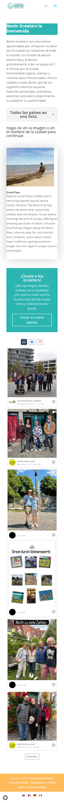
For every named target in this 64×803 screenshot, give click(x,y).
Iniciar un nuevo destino (32, 319)
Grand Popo (13, 192)
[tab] (24, 342)
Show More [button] (32, 756)
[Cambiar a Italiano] (40, 795)
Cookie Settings (37, 787)
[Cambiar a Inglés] (23, 795)
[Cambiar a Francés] (29, 795)
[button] (32, 377)
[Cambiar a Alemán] (35, 795)
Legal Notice (38, 782)
